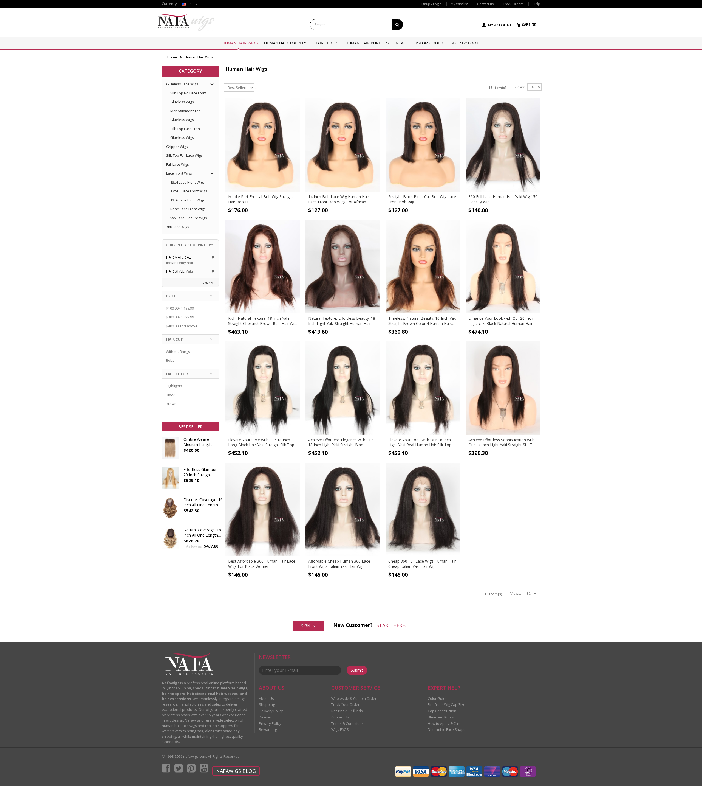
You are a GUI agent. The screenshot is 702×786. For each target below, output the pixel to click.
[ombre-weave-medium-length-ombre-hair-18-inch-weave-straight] (170, 450)
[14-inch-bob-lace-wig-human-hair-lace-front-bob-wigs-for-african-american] (342, 145)
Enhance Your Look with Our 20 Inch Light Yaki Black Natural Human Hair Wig (500, 323)
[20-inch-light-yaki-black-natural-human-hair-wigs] (503, 266)
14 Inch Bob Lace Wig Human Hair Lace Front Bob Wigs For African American (338, 202)
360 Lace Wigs (177, 226)
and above (181, 326)
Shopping (267, 704)
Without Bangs (178, 351)
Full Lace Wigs (177, 164)
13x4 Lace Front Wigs (187, 182)
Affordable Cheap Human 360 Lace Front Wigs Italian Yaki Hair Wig (339, 563)
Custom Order (427, 43)
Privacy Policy (270, 723)
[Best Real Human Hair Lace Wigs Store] (186, 22)
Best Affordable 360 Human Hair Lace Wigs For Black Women (261, 563)
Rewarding (268, 729)
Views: (519, 87)
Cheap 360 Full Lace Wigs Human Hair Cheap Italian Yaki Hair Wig (422, 563)
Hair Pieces (326, 43)
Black (170, 394)
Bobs (170, 360)
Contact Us (340, 717)
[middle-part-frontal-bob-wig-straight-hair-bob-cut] (262, 145)
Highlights (174, 385)
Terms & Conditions (347, 723)
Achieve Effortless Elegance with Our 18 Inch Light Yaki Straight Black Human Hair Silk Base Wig (340, 445)
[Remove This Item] (211, 257)
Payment (266, 717)
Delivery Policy (271, 710)
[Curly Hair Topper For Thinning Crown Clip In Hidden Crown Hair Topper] (170, 541)
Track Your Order (345, 704)
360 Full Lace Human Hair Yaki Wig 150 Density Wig (502, 199)
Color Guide (438, 698)
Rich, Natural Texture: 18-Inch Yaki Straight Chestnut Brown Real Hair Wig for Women (262, 323)
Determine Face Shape (447, 729)
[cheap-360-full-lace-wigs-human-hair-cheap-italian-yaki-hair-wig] (423, 509)
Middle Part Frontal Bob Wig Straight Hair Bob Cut (260, 199)
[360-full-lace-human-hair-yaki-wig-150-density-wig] (503, 145)
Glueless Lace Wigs (182, 84)
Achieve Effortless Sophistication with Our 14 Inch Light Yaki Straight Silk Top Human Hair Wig (502, 445)
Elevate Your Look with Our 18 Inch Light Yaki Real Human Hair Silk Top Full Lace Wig (419, 445)
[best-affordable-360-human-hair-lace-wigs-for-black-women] (262, 509)
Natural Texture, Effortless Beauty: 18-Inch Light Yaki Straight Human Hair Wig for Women (342, 323)
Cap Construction (442, 710)
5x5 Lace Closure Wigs (188, 217)
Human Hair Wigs (240, 43)
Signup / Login (430, 4)
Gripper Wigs (177, 146)
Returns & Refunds (347, 710)
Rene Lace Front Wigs (188, 208)
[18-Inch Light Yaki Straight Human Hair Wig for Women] (342, 266)
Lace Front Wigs (179, 173)
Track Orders (513, 4)
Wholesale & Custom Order (354, 698)
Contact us (485, 4)
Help (536, 4)
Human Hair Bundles (367, 43)
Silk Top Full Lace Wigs (184, 155)
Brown (171, 403)
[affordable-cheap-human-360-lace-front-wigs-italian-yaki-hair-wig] (342, 509)
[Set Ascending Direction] (256, 87)
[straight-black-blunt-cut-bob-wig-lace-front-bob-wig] (423, 145)
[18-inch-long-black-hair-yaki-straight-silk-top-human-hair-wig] (262, 388)
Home (172, 57)
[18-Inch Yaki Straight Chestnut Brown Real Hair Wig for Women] (262, 266)
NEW (400, 43)
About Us (266, 698)
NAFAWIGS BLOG (236, 771)
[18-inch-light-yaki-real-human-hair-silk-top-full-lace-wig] (423, 388)
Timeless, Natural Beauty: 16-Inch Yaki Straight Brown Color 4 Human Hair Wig (422, 323)
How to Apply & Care (445, 723)
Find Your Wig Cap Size (446, 704)
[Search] (397, 24)
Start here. (391, 625)
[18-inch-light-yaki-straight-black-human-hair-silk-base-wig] (342, 388)
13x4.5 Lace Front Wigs (188, 191)
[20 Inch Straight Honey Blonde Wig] (170, 481)
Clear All (208, 282)
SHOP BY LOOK (464, 43)
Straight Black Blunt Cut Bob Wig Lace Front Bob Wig (422, 199)
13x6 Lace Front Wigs (187, 200)
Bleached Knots (441, 717)
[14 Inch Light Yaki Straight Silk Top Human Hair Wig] (503, 388)
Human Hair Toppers (285, 43)
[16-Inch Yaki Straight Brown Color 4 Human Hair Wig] (423, 266)
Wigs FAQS (340, 729)
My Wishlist (459, 4)
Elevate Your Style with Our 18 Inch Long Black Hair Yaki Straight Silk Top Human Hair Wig (261, 445)
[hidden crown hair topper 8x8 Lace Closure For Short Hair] (170, 511)
